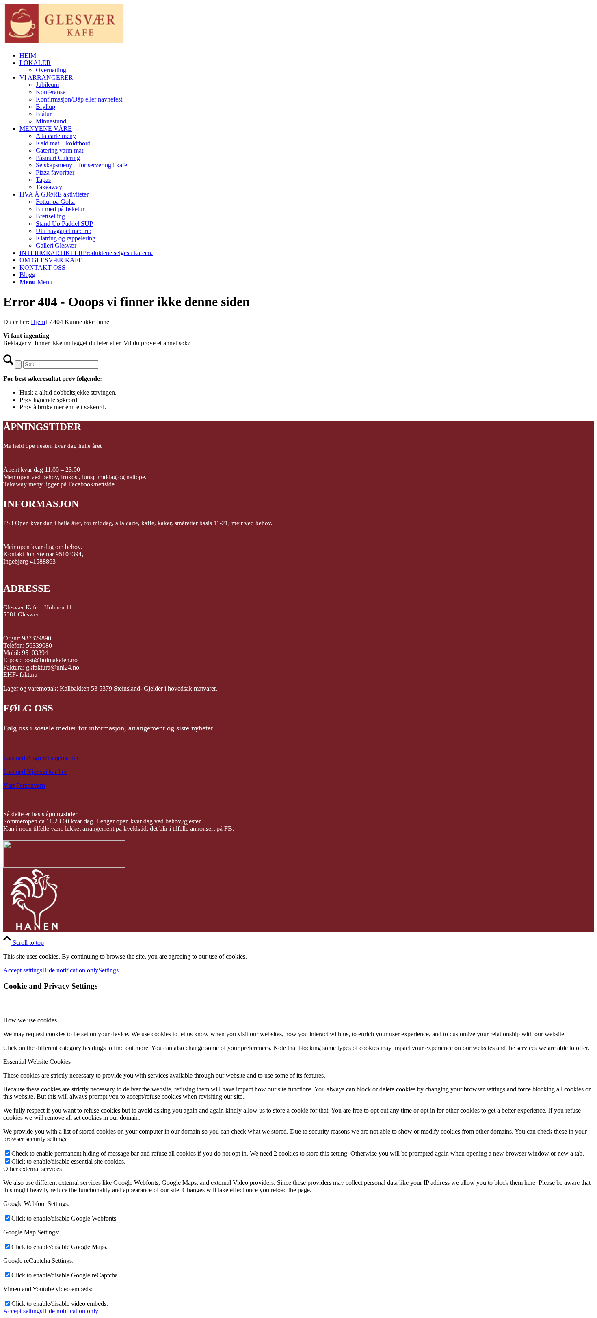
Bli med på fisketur (60, 208)
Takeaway (49, 187)
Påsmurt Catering (58, 157)
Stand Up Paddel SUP (64, 223)
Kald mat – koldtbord (63, 143)
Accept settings (22, 970)
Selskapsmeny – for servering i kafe (81, 165)
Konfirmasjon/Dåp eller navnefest (79, 99)
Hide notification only (70, 970)
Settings (108, 970)
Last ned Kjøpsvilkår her (35, 771)
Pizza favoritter (55, 172)
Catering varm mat (59, 150)
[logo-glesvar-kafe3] (64, 41)
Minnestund (51, 121)
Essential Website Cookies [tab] (37, 1061)
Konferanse (50, 92)
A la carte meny (56, 135)
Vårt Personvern (24, 785)
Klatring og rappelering (65, 238)
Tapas (43, 179)
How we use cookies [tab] (30, 1020)
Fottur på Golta (55, 201)
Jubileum (47, 84)
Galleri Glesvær (56, 245)
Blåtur (44, 113)
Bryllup (45, 106)
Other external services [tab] (32, 1168)
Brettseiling (50, 216)
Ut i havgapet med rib (63, 230)
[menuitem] (306, 55)
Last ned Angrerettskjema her (40, 757)
